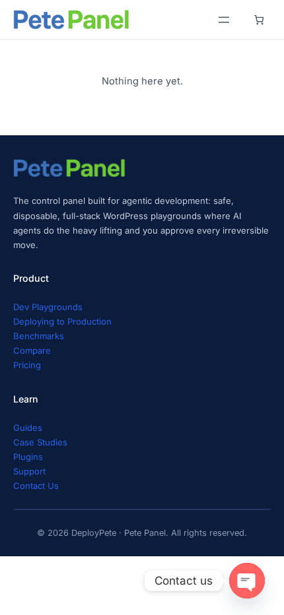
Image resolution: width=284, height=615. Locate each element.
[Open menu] (224, 20)
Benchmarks (38, 336)
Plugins (28, 456)
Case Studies (40, 442)
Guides (27, 427)
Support (29, 471)
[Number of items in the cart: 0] (258, 19)
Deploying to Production (62, 321)
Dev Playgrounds (48, 307)
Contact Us (36, 485)
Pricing (27, 365)
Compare (32, 350)
